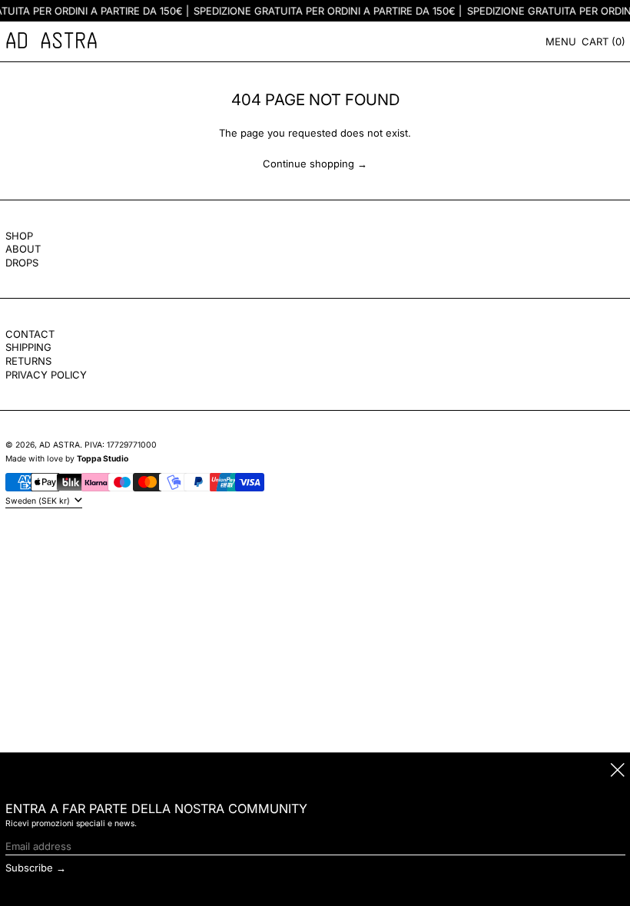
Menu (560, 41)
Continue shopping (308, 163)
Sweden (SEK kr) (38, 501)
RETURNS (28, 361)
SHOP (19, 236)
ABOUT (23, 249)
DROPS (21, 262)
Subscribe (29, 867)
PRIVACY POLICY (46, 375)
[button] (603, 41)
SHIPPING (28, 347)
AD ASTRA (59, 445)
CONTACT (30, 334)
